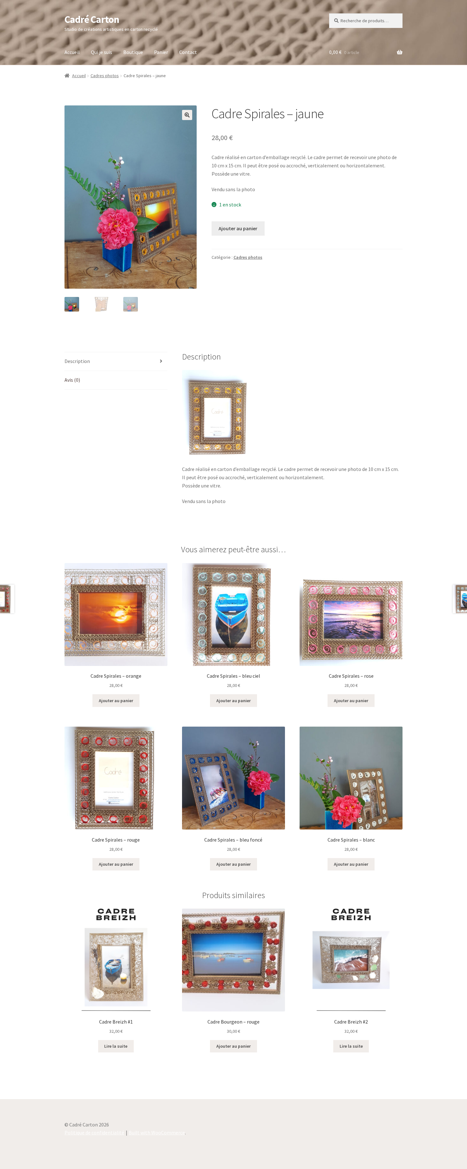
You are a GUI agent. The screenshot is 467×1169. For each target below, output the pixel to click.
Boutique (133, 52)
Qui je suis (101, 52)
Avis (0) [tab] (72, 380)
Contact (188, 52)
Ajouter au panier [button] (116, 700)
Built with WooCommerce (157, 1132)
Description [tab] (77, 361)
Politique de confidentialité (94, 1132)
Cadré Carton (91, 19)
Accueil (72, 52)
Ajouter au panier (238, 228)
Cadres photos (105, 75)
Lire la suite (115, 1046)
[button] (187, 115)
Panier (161, 52)
